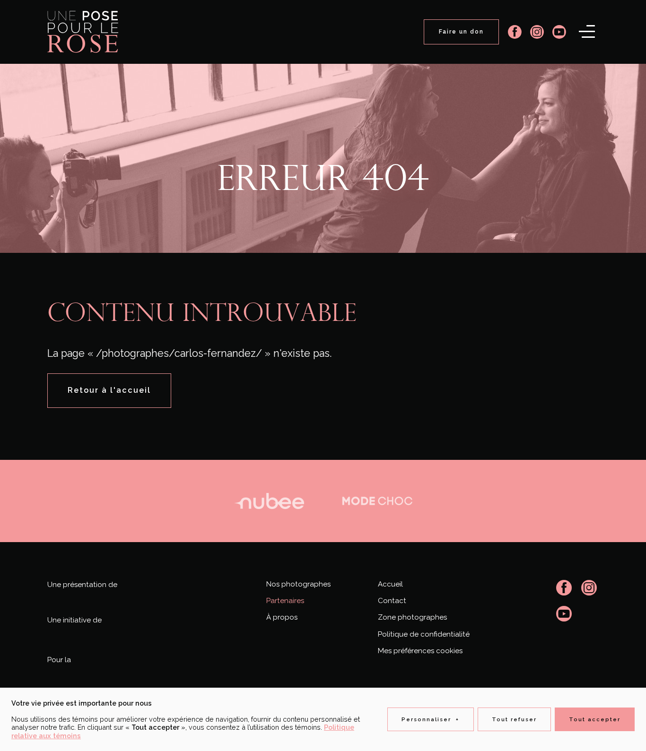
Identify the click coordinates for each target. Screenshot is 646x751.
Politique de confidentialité (424, 634)
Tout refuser (514, 719)
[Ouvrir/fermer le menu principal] (587, 31)
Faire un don (461, 31)
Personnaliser (431, 719)
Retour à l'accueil (109, 390)
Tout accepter (594, 719)
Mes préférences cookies (420, 651)
